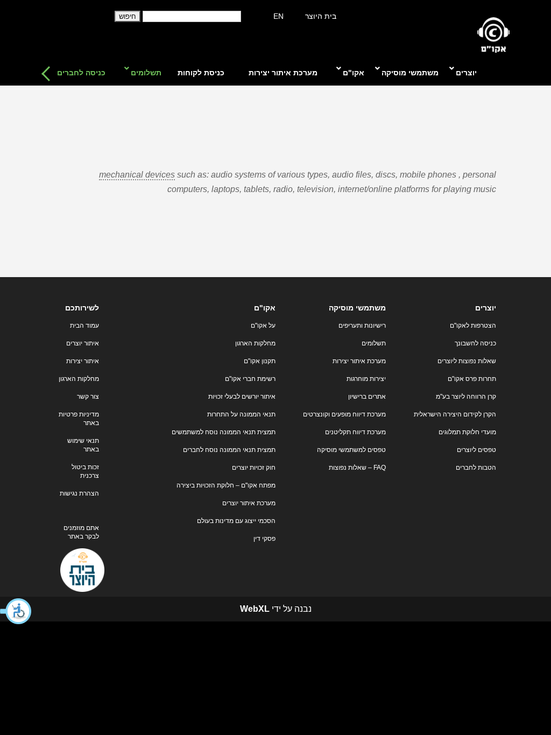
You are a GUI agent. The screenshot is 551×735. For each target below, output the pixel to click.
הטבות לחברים (476, 467)
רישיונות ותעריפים (362, 325)
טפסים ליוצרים (476, 450)
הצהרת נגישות (79, 493)
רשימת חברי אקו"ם (250, 379)
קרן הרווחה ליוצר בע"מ (466, 396)
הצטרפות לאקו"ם (473, 325)
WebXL (255, 608)
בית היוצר (320, 16)
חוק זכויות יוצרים (254, 467)
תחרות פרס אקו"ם (472, 379)
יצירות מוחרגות (366, 379)
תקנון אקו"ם (260, 361)
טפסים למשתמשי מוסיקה (351, 450)
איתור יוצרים (82, 343)
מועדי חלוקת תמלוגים (467, 432)
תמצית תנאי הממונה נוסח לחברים (229, 450)
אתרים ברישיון (367, 396)
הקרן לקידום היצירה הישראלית (455, 414)
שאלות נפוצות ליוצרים (466, 361)
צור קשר (88, 396)
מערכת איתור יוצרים (249, 503)
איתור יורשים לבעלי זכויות (242, 396)
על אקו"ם (263, 325)
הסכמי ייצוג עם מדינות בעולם (236, 521)
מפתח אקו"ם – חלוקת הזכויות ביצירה (226, 485)
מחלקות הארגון (255, 343)
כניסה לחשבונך (475, 343)
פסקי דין (264, 538)
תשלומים (374, 343)
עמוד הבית (84, 325)
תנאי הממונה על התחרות (241, 414)
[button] (16, 611)
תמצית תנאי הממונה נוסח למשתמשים (224, 432)
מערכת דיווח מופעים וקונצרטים (344, 414)
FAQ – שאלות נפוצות (357, 467)
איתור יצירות (82, 361)
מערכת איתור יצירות (359, 361)
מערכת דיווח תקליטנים (355, 432)
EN (278, 16)
